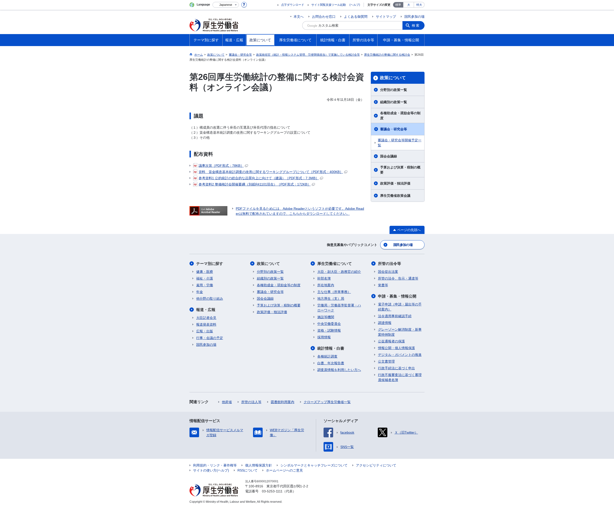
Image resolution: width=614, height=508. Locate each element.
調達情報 (384, 323)
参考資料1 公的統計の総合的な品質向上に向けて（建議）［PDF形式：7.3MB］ (259, 178)
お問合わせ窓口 (324, 16)
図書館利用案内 (282, 402)
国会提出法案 (388, 272)
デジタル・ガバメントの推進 (400, 355)
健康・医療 (204, 272)
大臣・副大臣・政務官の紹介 (339, 272)
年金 (199, 292)
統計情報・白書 (330, 348)
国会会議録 (388, 156)
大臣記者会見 (206, 318)
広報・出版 (204, 331)
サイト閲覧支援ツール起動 (328, 4)
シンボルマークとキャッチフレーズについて (314, 465)
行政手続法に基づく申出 (396, 368)
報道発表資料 (206, 324)
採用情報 (324, 337)
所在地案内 (325, 285)
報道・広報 (205, 310)
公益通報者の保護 (391, 341)
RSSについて (247, 470)
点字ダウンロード (292, 4)
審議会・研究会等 (393, 129)
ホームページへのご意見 (284, 470)
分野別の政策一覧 (393, 90)
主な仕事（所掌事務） (334, 292)
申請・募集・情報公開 (397, 296)
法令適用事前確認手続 (395, 316)
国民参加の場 (414, 16)
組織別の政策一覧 (393, 102)
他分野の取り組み (209, 298)
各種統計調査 (327, 356)
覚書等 (383, 285)
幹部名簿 (324, 278)
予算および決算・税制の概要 (400, 169)
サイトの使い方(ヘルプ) (211, 470)
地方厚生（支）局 (330, 298)
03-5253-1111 (272, 491)
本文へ (299, 16)
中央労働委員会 (329, 324)
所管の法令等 (389, 264)
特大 (419, 4)
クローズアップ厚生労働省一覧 (327, 402)
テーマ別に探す (209, 264)
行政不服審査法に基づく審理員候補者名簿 (400, 377)
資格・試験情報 (329, 330)
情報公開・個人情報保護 (396, 348)
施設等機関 (325, 317)
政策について (393, 77)
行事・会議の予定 (209, 338)
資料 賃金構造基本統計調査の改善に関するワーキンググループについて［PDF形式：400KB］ (271, 172)
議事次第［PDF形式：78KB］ (221, 165)
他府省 (227, 402)
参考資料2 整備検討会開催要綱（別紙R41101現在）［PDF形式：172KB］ (255, 184)
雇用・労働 (204, 285)
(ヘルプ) (354, 4)
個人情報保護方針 (258, 465)
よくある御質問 (355, 16)
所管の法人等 (251, 402)
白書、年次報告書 (330, 363)
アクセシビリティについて (376, 465)
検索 (416, 25)
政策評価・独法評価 (395, 183)
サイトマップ (386, 16)
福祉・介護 (204, 278)
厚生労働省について (334, 264)
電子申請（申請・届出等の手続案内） (400, 306)
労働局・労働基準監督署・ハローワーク (339, 307)
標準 (398, 4)
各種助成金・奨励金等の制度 (400, 115)
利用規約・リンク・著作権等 (215, 465)
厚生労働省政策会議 (395, 195)
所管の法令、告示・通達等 (398, 278)
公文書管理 (386, 361)
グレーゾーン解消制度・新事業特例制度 (400, 332)
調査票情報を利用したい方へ (339, 370)
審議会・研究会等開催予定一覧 (399, 142)
